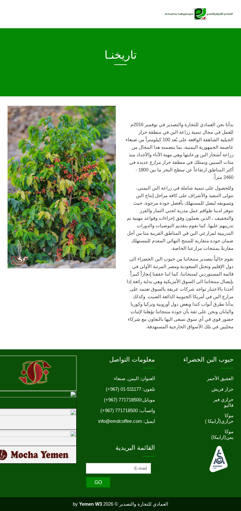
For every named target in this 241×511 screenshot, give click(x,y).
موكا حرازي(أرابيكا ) (219, 418)
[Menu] (16, 13)
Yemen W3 (90, 504)
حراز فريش (222, 389)
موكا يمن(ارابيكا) (222, 434)
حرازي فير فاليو (223, 402)
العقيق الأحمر (220, 378)
